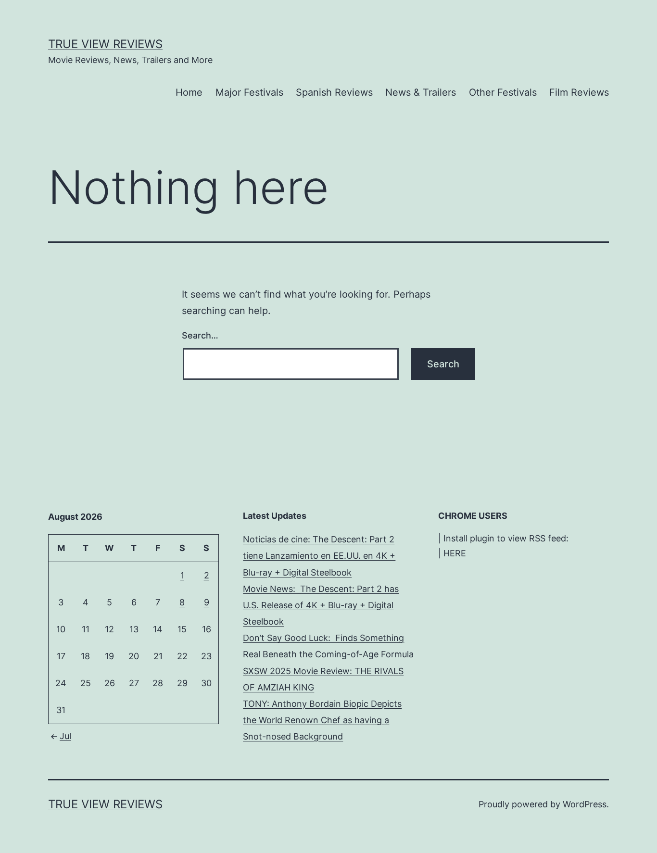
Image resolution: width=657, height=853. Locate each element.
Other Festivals (503, 92)
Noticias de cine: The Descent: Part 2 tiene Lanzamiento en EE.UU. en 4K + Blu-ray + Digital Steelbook (319, 555)
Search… (200, 335)
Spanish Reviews (334, 92)
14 (158, 629)
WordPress (584, 804)
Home (189, 92)
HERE (454, 553)
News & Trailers (420, 92)
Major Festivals (249, 92)
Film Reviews (579, 92)
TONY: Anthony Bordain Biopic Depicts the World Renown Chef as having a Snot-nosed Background (322, 720)
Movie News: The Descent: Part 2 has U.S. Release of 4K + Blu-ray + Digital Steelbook (321, 605)
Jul (65, 736)
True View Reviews (105, 44)
